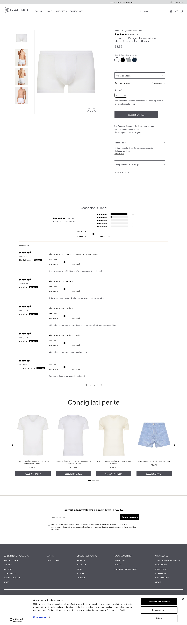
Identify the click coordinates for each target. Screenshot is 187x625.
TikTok (79, 569)
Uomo (49, 10)
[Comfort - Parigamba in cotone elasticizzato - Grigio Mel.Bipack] (128, 60)
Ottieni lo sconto (129, 517)
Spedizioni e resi (122, 172)
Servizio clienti (52, 560)
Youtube (80, 573)
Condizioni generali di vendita (167, 560)
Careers (117, 565)
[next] (94, 110)
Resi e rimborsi (10, 573)
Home (117, 30)
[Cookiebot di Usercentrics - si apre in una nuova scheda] (16, 620)
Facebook (81, 560)
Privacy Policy (161, 565)
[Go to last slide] (12, 445)
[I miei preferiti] (176, 11)
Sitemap (158, 582)
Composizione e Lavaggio (127, 164)
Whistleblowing (162, 577)
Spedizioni (8, 565)
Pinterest (81, 577)
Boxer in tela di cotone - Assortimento (154, 461)
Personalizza (158, 610)
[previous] (89, 110)
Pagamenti (8, 569)
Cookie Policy (161, 569)
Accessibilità (160, 573)
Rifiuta (159, 618)
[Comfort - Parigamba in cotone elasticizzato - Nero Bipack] (123, 60)
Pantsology (76, 10)
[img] (34, 252)
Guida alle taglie (124, 83)
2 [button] (90, 385)
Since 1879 (61, 10)
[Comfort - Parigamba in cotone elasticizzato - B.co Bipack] (117, 60)
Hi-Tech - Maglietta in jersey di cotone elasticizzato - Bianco (33, 462)
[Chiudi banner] (183, 599)
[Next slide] (174, 445)
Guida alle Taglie (11, 560)
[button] (120, 34)
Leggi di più (119, 153)
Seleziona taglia (136, 114)
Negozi (6, 582)
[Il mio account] (171, 11)
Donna (38, 10)
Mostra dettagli (40, 617)
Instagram (81, 565)
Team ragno (119, 560)
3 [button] (94, 385)
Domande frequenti (12, 577)
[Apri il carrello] (181, 11)
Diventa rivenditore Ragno (125, 569)
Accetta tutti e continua (159, 601)
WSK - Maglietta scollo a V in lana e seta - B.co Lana (113, 462)
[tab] (89, 480)
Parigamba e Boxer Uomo (132, 30)
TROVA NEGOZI (179, 2)
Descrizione (120, 142)
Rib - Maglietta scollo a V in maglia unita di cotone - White (73, 462)
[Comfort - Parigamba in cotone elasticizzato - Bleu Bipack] (134, 60)
